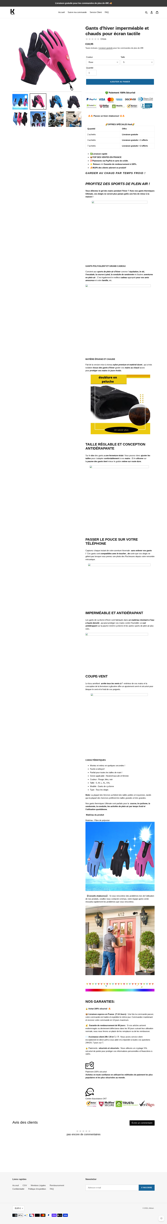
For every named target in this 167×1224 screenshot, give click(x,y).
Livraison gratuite (106, 48)
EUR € (18, 1208)
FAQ (52, 1189)
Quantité (89, 68)
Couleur (89, 57)
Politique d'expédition (37, 1189)
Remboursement (57, 1185)
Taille (123, 57)
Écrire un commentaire (142, 1123)
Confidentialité (18, 1189)
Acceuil (15, 1185)
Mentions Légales (38, 1185)
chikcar (151, 1208)
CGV (25, 1185)
